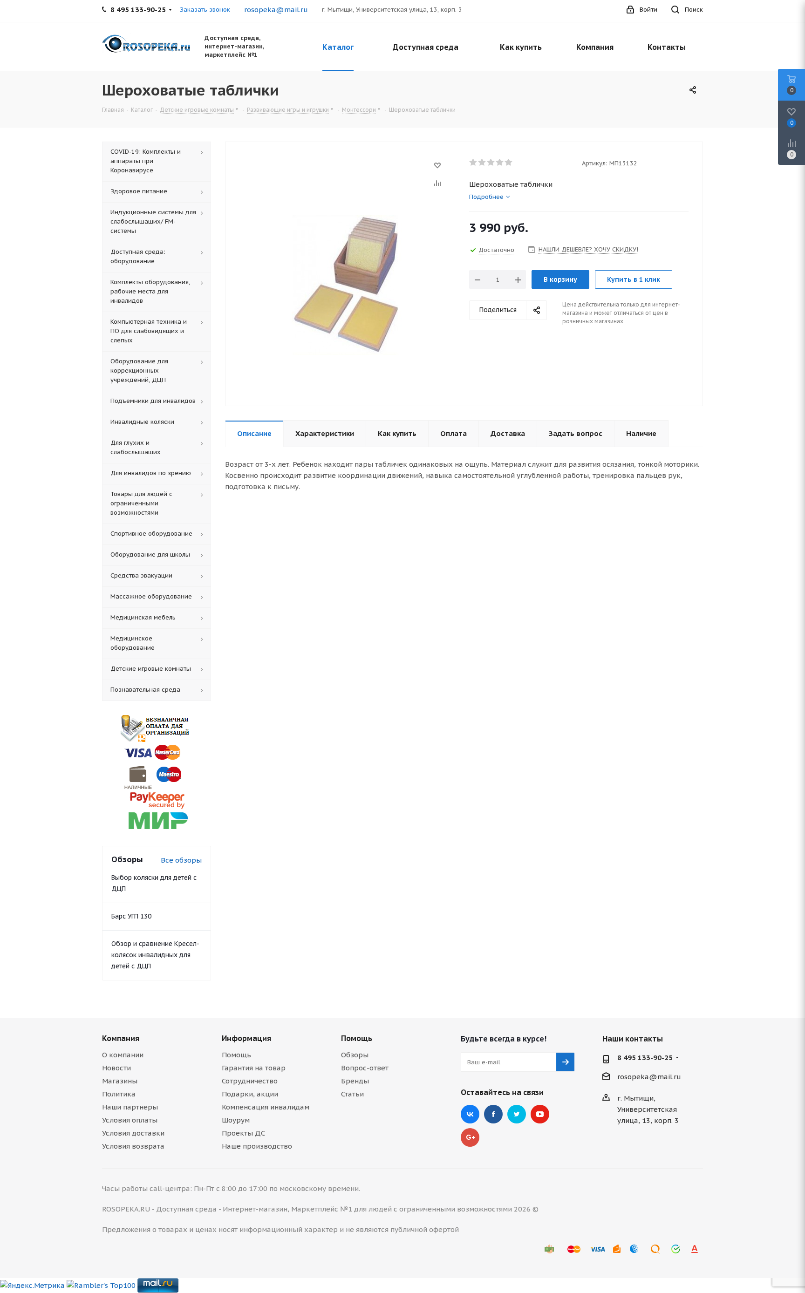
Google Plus (470, 1137)
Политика (119, 1093)
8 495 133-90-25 (645, 1057)
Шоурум (236, 1120)
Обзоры (354, 1054)
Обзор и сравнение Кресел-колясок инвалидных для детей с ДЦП (155, 954)
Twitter (516, 1114)
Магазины (119, 1080)
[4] (500, 162)
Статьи (352, 1093)
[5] (509, 162)
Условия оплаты (129, 1120)
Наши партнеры (130, 1106)
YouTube (540, 1114)
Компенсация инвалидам (265, 1106)
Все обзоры (181, 860)
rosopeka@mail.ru (276, 9)
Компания (120, 1038)
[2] (482, 162)
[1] (473, 162)
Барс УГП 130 (131, 916)
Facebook (493, 1114)
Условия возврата (133, 1146)
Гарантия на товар (254, 1067)
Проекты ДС (243, 1133)
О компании (122, 1054)
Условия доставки (133, 1133)
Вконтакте (470, 1114)
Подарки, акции (250, 1093)
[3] (491, 162)
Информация (246, 1038)
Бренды (355, 1080)
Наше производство (257, 1146)
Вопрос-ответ (365, 1067)
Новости (116, 1067)
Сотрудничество (250, 1080)
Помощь (236, 1054)
